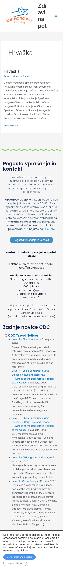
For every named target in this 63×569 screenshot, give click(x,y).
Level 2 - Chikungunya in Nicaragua (32, 457)
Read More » (11, 125)
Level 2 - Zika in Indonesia (26, 339)
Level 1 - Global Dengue (25, 481)
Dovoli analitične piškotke (19, 557)
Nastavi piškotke (15, 563)
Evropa (8, 76)
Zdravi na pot (42, 15)
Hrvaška (12, 71)
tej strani (49, 229)
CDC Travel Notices (23, 335)
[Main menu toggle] (56, 15)
